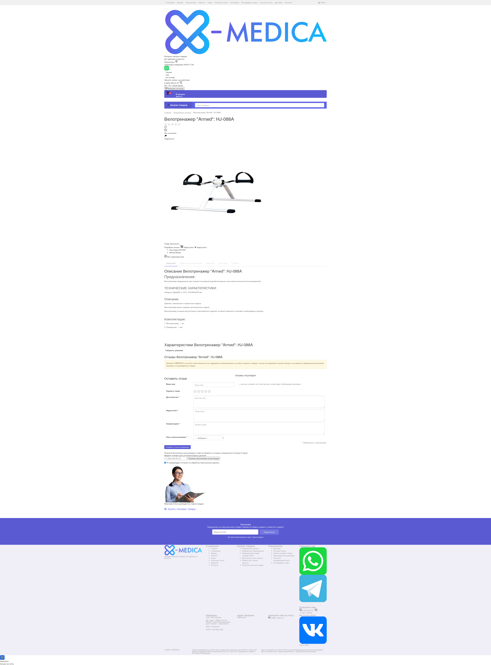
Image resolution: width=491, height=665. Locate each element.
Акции (213, 558)
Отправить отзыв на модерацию (177, 447)
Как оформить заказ (281, 563)
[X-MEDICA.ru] (245, 31)
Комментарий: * (173, 423)
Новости (214, 555)
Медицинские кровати (250, 548)
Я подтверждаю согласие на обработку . (193, 462)
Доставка (277, 548)
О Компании (215, 551)
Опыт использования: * (176, 437)
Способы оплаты (279, 551)
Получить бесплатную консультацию (203, 458)
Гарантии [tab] (210, 263)
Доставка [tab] (223, 263)
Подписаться (269, 532)
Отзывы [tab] (235, 263)
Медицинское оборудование (253, 551)
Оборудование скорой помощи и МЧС (250, 554)
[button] (170, 2)
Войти (323, 2)
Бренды (214, 553)
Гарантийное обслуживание (284, 555)
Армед (178, 252)
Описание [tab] (171, 263)
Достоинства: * (173, 397)
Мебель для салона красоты (250, 561)
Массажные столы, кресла (252, 558)
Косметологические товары (252, 565)
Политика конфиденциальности (281, 559)
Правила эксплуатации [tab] (191, 263)
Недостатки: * (172, 410)
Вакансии (214, 563)
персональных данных (209, 462)
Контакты (214, 565)
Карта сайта (304, 645)
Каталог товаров (179, 105)
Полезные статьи (217, 560)
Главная (214, 548)
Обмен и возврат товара (282, 553)
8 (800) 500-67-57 (171, 83)
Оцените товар (173, 391)
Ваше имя (170, 384)
